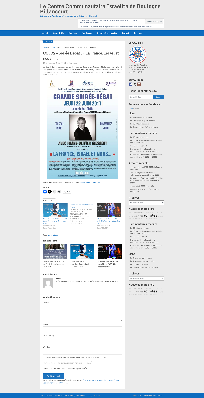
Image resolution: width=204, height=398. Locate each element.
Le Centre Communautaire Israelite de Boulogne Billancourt (100, 9)
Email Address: (48, 336)
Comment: (47, 302)
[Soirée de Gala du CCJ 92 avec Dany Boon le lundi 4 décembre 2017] (55, 210)
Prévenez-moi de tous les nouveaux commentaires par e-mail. (67, 363)
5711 (153, 213)
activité (139, 216)
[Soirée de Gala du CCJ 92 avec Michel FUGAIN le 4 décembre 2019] (109, 210)
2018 (149, 213)
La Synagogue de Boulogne (141, 117)
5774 (130, 216)
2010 (130, 213)
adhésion (131, 219)
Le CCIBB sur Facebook (139, 124)
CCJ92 (52, 47)
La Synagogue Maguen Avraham (142, 121)
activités (150, 215)
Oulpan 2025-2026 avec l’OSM (142, 186)
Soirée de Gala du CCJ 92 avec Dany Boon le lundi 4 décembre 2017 (55, 220)
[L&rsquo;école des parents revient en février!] (83, 214)
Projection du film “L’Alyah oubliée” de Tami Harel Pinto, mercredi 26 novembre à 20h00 (146, 180)
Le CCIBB (51, 63)
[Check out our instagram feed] (139, 84)
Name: (45, 325)
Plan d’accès (87, 33)
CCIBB (131, 108)
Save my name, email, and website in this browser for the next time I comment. (76, 357)
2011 (134, 213)
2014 (146, 213)
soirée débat (53, 235)
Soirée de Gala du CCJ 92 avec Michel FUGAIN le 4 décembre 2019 (109, 220)
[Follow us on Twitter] (135, 84)
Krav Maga (72, 33)
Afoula (150, 219)
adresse (140, 219)
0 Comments (72, 63)
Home (45, 47)
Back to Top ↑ (158, 395)
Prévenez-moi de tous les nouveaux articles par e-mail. (64, 369)
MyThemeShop (146, 395)
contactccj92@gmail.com (90, 182)
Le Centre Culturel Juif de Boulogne (144, 127)
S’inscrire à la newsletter (107, 33)
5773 (160, 213)
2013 (142, 213)
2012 (138, 213)
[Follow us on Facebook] (130, 84)
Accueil (45, 33)
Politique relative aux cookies (142, 27)
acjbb (134, 216)
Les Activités (58, 33)
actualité (160, 216)
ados (136, 219)
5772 (156, 213)
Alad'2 (155, 219)
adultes (146, 219)
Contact (125, 33)
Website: (46, 347)
